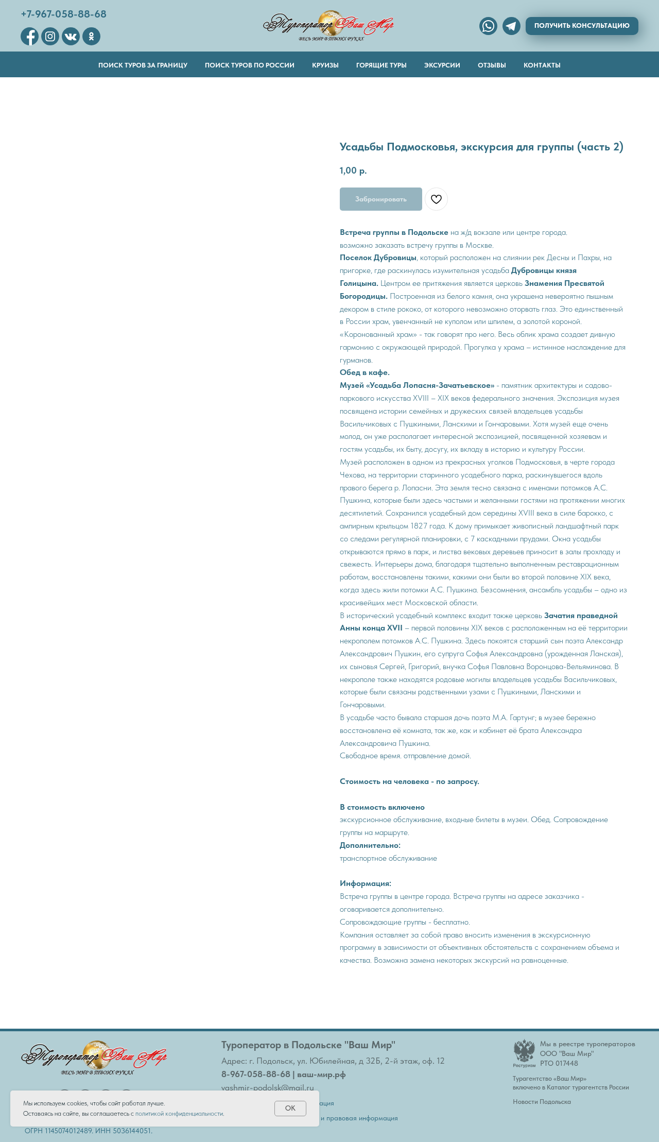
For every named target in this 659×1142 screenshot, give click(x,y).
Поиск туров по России (249, 65)
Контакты (542, 65)
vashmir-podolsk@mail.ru (267, 1087)
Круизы (325, 65)
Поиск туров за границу (142, 65)
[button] (582, 26)
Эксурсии (442, 65)
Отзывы (492, 65)
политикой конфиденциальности (179, 1113)
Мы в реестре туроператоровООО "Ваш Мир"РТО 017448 (587, 1053)
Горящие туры (381, 65)
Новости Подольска (542, 1101)
